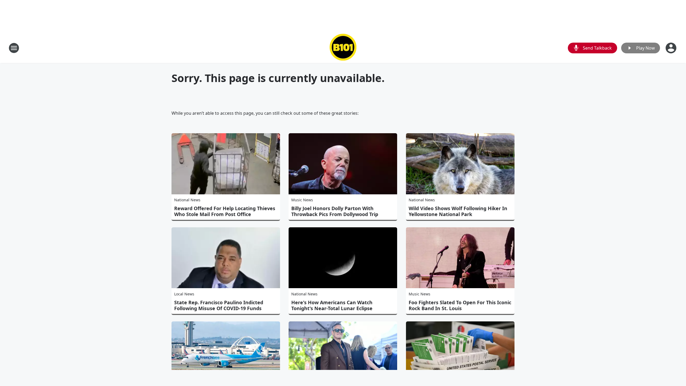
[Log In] (671, 48)
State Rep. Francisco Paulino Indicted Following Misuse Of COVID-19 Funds (218, 305)
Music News (302, 199)
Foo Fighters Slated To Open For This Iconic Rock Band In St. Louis (460, 305)
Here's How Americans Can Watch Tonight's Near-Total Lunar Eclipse (331, 305)
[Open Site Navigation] (14, 48)
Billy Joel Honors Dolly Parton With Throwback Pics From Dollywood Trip (334, 211)
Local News (184, 293)
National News (187, 199)
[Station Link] (343, 48)
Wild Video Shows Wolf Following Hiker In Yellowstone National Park (458, 211)
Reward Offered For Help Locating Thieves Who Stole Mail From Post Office (224, 211)
